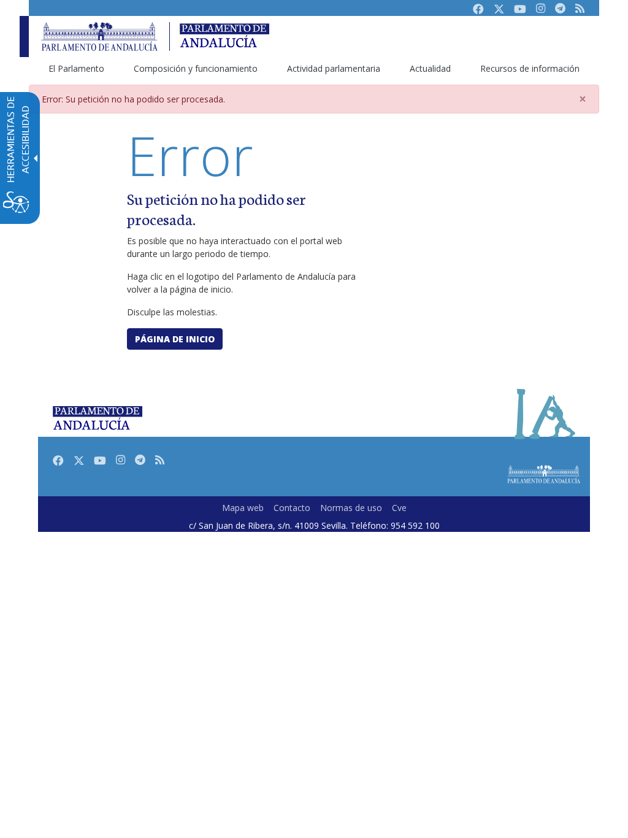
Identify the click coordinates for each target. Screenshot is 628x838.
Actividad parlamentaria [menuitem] (333, 68)
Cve (399, 507)
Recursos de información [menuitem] (530, 68)
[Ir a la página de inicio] (99, 36)
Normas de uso (351, 507)
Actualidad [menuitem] (430, 68)
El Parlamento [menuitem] (76, 68)
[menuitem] (243, 507)
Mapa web (243, 507)
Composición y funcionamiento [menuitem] (196, 68)
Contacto (292, 507)
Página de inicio (175, 339)
